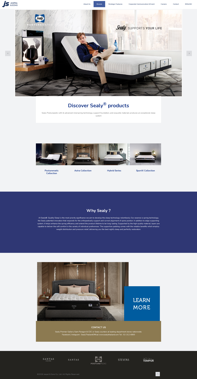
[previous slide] (8, 53)
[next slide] (189, 53)
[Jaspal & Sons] (12, 4)
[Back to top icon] (158, 374)
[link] (142, 304)
